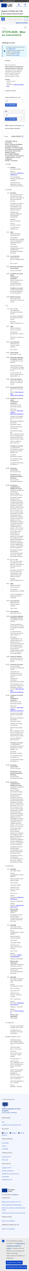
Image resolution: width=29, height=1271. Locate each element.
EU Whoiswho (5, 1176)
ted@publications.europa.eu (17, 1003)
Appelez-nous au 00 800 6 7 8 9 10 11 (11, 1202)
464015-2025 (12, 48)
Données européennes (8, 1170)
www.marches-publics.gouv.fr (17, 906)
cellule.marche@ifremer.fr (17, 173)
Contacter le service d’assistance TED (11, 1125)
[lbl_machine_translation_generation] (23, 125)
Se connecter (19, 6)
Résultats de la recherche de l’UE (10, 1173)
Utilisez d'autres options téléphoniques (12, 1205)
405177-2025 (16, 52)
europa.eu (15, 1194)
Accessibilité (5, 1149)
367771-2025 (15, 55)
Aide (3, 1122)
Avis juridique (5, 1143)
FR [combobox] (7, 101)
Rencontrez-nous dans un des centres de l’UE (13, 1213)
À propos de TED (6, 1157)
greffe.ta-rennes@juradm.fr (16, 955)
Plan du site (5, 1160)
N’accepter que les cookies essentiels (17, 1267)
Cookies (4, 1146)
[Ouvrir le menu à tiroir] (4, 29)
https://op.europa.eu (17, 1011)
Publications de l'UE (7, 1179)
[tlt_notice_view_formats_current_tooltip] (22, 136)
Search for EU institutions (8, 1221)
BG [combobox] (7, 115)
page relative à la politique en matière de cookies (15, 1246)
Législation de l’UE (6, 1167)
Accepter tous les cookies (14, 1262)
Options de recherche (22, 22)
